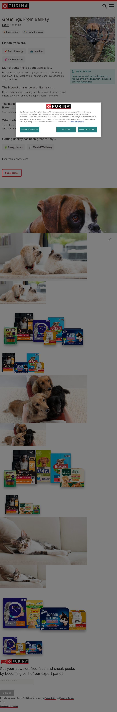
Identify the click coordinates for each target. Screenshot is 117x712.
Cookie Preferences (29, 129)
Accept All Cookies (87, 129)
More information (77, 122)
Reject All (66, 129)
